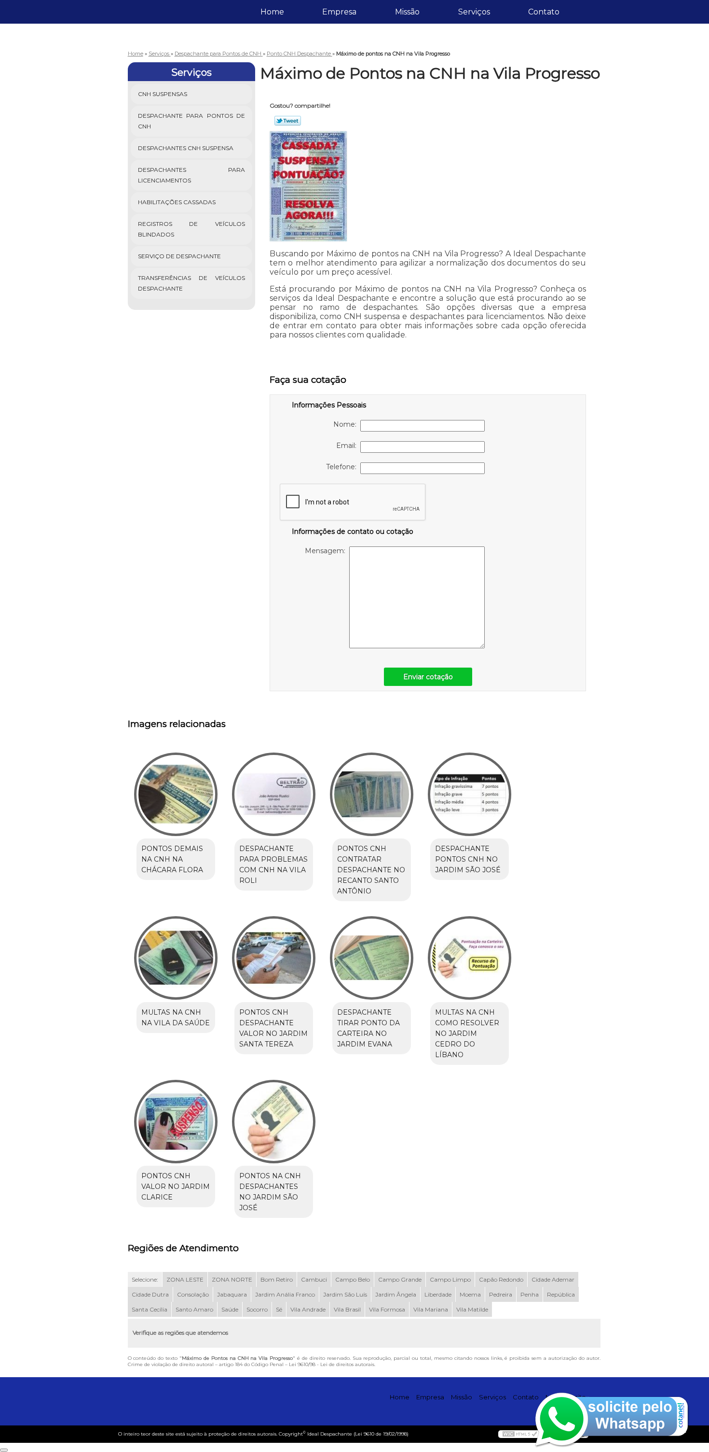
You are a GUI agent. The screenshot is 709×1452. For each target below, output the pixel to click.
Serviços (474, 11)
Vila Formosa (387, 1309)
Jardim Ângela (395, 1294)
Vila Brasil (347, 1309)
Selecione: (145, 1279)
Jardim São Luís (345, 1294)
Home (272, 11)
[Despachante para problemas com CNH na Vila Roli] (273, 794)
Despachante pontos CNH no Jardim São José (468, 859)
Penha (529, 1294)
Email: (348, 445)
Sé (279, 1309)
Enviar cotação (428, 676)
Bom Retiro (276, 1279)
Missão (407, 11)
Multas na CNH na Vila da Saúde (175, 1017)
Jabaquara (232, 1294)
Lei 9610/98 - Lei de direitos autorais (331, 1364)
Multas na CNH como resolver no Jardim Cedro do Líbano (467, 1033)
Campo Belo (352, 1279)
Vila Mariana (430, 1309)
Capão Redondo (501, 1279)
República (561, 1294)
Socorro (257, 1309)
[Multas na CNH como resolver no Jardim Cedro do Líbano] (469, 958)
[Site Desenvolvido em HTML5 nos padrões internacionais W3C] (520, 1434)
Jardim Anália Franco (285, 1294)
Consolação (193, 1294)
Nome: (346, 424)
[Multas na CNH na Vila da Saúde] (176, 958)
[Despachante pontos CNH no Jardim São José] (469, 794)
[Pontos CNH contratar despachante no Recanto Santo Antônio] (371, 794)
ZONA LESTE (185, 1279)
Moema (470, 1294)
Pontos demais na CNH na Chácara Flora (172, 859)
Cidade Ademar (553, 1279)
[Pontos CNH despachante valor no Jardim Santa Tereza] (273, 958)
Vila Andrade (308, 1309)
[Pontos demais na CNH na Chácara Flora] (176, 794)
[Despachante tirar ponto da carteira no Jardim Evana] (371, 958)
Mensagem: (327, 550)
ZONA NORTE (232, 1279)
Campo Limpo (450, 1279)
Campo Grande (400, 1279)
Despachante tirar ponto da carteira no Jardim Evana (368, 1028)
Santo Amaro (194, 1309)
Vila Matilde (472, 1309)
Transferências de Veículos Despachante (191, 283)
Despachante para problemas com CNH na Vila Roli (273, 864)
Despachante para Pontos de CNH (191, 121)
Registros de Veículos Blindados (191, 229)
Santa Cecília (149, 1309)
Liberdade (437, 1294)
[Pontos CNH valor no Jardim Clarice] (176, 1121)
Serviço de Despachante (179, 256)
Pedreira (500, 1294)
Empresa (339, 11)
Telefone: (343, 466)
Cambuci (314, 1279)
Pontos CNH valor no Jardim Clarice (175, 1186)
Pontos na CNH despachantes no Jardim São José (270, 1192)
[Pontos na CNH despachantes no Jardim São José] (273, 1121)
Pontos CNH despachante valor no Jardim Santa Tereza (273, 1028)
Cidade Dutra (150, 1294)
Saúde (229, 1309)
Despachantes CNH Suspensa (185, 148)
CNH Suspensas (162, 94)
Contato (543, 11)
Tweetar (287, 121)
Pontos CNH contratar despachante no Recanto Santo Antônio (371, 869)
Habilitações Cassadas (177, 202)
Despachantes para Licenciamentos (191, 175)
